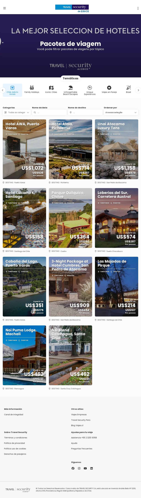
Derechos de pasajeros (15, 454)
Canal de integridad (13, 414)
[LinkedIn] (91, 468)
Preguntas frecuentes (81, 448)
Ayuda (74, 443)
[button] (3, 90)
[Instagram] (79, 468)
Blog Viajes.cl (77, 425)
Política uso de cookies (15, 448)
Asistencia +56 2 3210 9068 (84, 437)
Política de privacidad (14, 443)
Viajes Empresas (79, 414)
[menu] (138, 8)
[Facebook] (73, 468)
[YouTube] (85, 468)
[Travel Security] (18, 490)
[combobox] (85, 112)
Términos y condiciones (15, 437)
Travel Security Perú (80, 420)
